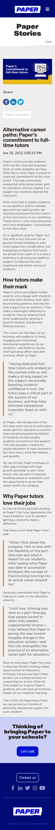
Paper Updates (17, 114)
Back (49, 42)
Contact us (27, 778)
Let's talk (27, 751)
